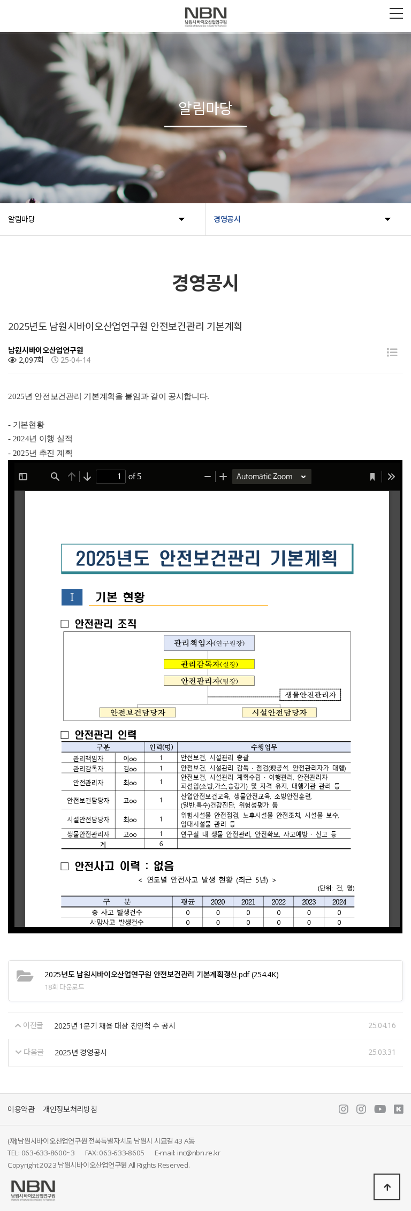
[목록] (392, 352)
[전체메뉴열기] (396, 13)
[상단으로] (387, 1187)
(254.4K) (161, 974)
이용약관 (21, 1109)
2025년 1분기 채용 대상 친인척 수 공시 (114, 1026)
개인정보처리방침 (70, 1109)
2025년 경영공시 (81, 1052)
